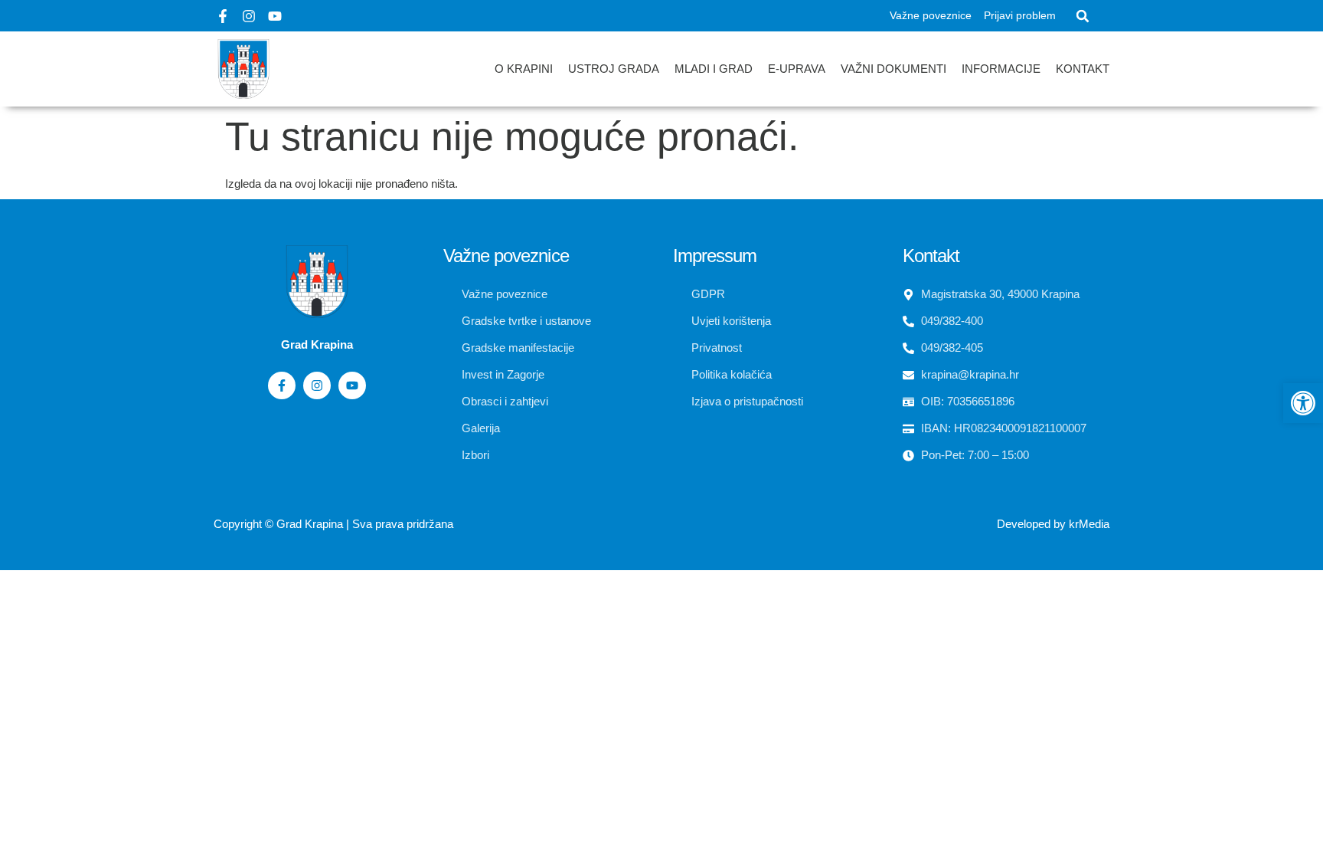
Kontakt (1082, 68)
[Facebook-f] (223, 16)
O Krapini (524, 68)
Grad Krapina (309, 523)
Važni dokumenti (893, 68)
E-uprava (796, 68)
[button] (1082, 16)
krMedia (1089, 523)
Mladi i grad (714, 68)
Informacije (1001, 68)
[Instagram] (249, 16)
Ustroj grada (613, 68)
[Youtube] (275, 16)
